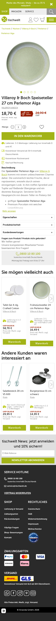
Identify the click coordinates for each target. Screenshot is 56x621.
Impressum (33, 524)
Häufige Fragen (11, 528)
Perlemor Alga (7, 33)
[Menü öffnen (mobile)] (51, 19)
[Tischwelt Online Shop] (11, 19)
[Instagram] (20, 595)
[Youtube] (33, 595)
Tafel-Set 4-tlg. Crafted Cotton (11, 307)
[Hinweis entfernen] (51, 4)
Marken (16, 28)
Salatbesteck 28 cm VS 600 (13, 393)
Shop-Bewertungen (13, 533)
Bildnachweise (35, 529)
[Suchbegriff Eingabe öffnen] (51, 11)
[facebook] (13, 595)
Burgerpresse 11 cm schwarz (40, 393)
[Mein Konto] (30, 20)
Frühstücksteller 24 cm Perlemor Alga (40, 307)
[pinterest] (26, 595)
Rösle (5, 397)
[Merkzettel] (36, 20)
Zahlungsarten (11, 514)
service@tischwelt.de (17, 486)
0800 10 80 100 (30, 254)
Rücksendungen (12, 519)
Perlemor (42, 28)
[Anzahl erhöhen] (24, 127)
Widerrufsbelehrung (37, 519)
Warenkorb (14, 341)
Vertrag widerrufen (17, 493)
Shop (5, 11)
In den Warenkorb (28, 136)
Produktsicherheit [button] (11, 225)
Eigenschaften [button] (10, 217)
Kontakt (8, 538)
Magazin (16, 11)
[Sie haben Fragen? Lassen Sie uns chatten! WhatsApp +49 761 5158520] (7, 595)
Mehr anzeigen (9, 211)
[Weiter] (51, 298)
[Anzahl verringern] (12, 127)
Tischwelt (6, 28)
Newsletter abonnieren (28, 460)
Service (29, 11)
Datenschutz (34, 509)
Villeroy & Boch (29, 28)
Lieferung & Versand (13, 509)
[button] (42, 127)
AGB (30, 514)
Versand (4, 120)
